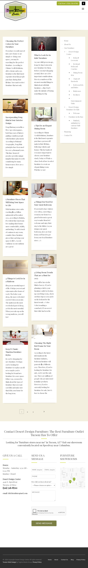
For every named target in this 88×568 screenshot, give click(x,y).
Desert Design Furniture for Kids (72, 108)
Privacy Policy (80, 559)
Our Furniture (69, 48)
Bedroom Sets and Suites (77, 86)
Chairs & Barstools (75, 80)
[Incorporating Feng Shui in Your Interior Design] (15, 106)
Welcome (76, 113)
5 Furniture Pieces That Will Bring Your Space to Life (15, 202)
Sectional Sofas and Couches (75, 66)
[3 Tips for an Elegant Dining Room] (44, 114)
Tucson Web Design (9, 562)
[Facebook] (83, 3)
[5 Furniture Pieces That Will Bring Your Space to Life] (15, 188)
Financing (67, 132)
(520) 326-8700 (10, 487)
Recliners (76, 95)
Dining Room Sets (76, 74)
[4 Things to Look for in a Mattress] (15, 267)
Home (66, 41)
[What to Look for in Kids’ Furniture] (44, 44)
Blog (72, 559)
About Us (67, 44)
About (56, 559)
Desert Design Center (72, 53)
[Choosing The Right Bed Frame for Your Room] (44, 331)
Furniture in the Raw (76, 117)
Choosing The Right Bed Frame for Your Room (42, 346)
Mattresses (77, 91)
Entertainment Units (76, 102)
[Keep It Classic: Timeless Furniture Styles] (15, 337)
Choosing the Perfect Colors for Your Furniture (14, 44)
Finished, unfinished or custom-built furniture (75, 124)
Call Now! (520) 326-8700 (68, 3)
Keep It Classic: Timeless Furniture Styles (13, 352)
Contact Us (68, 135)
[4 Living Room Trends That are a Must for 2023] (44, 261)
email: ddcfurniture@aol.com (15, 493)
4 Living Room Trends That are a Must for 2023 (43, 275)
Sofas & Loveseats (75, 59)
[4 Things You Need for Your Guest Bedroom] (44, 190)
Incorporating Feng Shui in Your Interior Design (14, 120)
